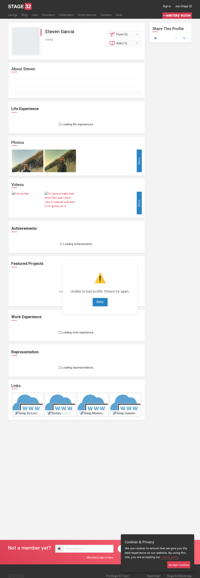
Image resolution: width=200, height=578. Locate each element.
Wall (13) (121, 43)
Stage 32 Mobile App (179, 576)
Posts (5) (122, 34)
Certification (66, 15)
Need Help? (154, 576)
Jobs (35, 15)
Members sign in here (100, 557)
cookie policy (170, 557)
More (139, 160)
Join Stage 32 (183, 6)
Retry (100, 302)
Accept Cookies (179, 565)
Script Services (87, 15)
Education (48, 15)
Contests (106, 15)
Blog (24, 15)
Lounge (12, 15)
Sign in (167, 6)
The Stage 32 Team (117, 576)
